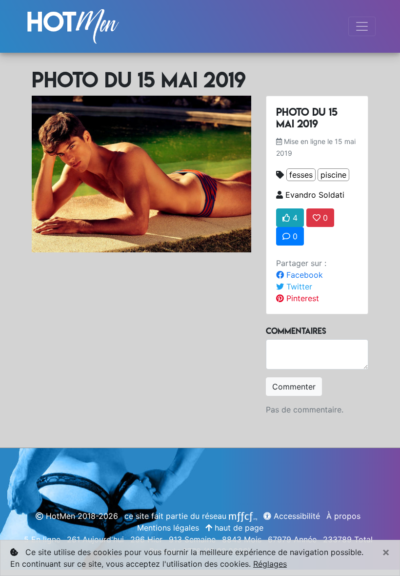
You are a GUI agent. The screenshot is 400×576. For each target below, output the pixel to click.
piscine (333, 175)
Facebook (303, 275)
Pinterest (301, 298)
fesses (301, 175)
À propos (343, 516)
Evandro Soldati (314, 195)
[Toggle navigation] (362, 26)
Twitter (298, 286)
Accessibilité (295, 516)
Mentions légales (168, 528)
